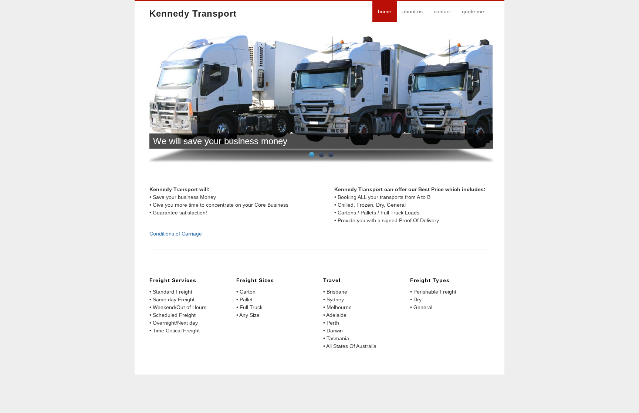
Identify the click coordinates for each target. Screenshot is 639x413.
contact (442, 11)
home (384, 11)
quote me (473, 11)
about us (412, 11)
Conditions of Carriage (175, 234)
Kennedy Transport (193, 13)
